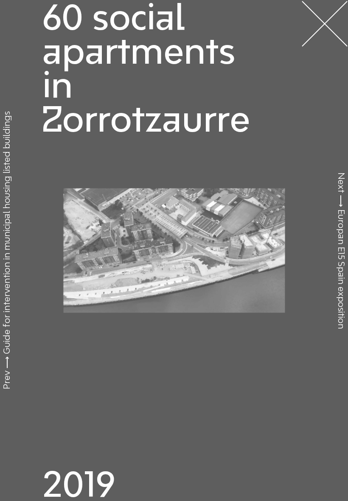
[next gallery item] (174, 250)
